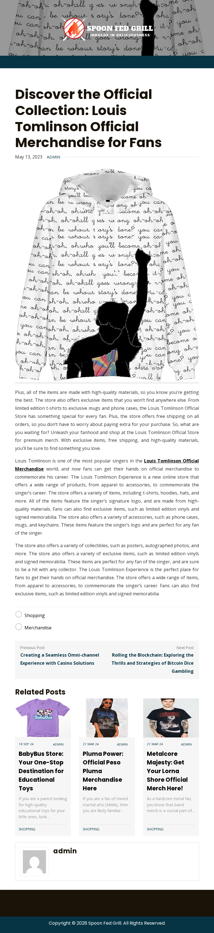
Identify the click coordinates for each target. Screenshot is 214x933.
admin (53, 157)
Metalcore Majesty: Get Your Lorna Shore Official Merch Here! (167, 771)
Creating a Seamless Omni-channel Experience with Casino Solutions (59, 659)
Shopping (35, 615)
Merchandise (38, 628)
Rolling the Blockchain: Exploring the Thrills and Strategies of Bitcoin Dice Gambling (152, 663)
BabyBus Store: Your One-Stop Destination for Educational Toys (41, 771)
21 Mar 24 (91, 744)
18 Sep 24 (26, 744)
